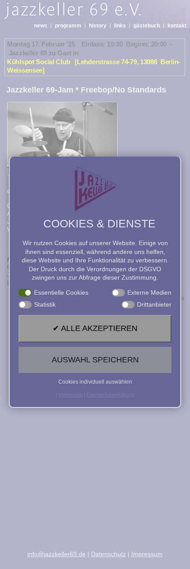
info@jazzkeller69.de (56, 553)
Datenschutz (108, 553)
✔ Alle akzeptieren (95, 328)
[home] (89, 13)
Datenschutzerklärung (110, 394)
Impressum (147, 553)
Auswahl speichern (95, 359)
